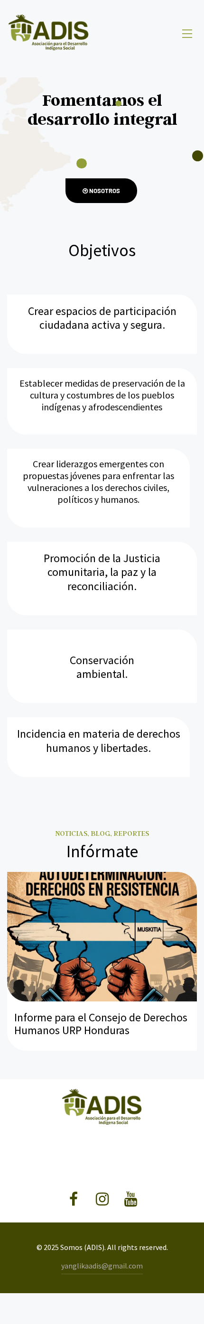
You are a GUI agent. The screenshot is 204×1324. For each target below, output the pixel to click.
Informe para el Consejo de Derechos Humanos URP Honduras (100, 1024)
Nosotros (104, 190)
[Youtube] (130, 1199)
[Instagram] (102, 1199)
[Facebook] (73, 1199)
